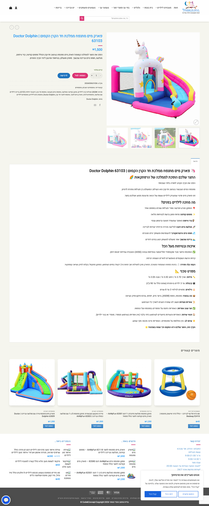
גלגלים (137, 7)
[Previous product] (12, 27)
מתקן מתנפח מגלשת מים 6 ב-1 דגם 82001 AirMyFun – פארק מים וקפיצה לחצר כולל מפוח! (128, 415)
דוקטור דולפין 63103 (28, 92)
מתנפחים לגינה (88, 94)
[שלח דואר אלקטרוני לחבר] (95, 105)
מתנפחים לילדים (23, 94)
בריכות (59, 7)
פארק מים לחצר (76, 94)
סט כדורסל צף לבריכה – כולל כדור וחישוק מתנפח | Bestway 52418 (180, 415)
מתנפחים (78, 87)
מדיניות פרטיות (98, 498)
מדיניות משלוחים (136, 498)
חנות (176, 7)
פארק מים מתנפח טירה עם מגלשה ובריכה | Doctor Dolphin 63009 (34, 415)
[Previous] (194, 79)
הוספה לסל (80, 75)
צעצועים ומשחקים (87, 7)
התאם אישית (188, 494)
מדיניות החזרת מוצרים (120, 498)
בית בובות (148, 7)
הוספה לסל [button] (194, 426)
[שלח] (82, 18)
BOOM (94, 92)
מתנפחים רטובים (89, 87)
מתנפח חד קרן (41, 92)
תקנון (108, 498)
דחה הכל (169, 494)
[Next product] (17, 27)
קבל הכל (152, 494)
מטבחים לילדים (164, 7)
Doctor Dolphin (49, 94)
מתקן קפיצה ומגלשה (69, 92)
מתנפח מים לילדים (36, 94)
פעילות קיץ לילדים (85, 92)
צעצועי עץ (104, 7)
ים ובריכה (70, 7)
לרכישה (64, 75)
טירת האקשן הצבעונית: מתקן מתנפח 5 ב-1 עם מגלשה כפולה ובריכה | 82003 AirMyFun (81, 415)
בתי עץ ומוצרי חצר (121, 7)
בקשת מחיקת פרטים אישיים (68, 498)
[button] (16, 8)
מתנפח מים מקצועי (54, 92)
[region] (172, 485)
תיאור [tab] (195, 161)
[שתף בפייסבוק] (100, 105)
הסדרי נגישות (86, 498)
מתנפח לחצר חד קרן (63, 94)
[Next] (110, 79)
